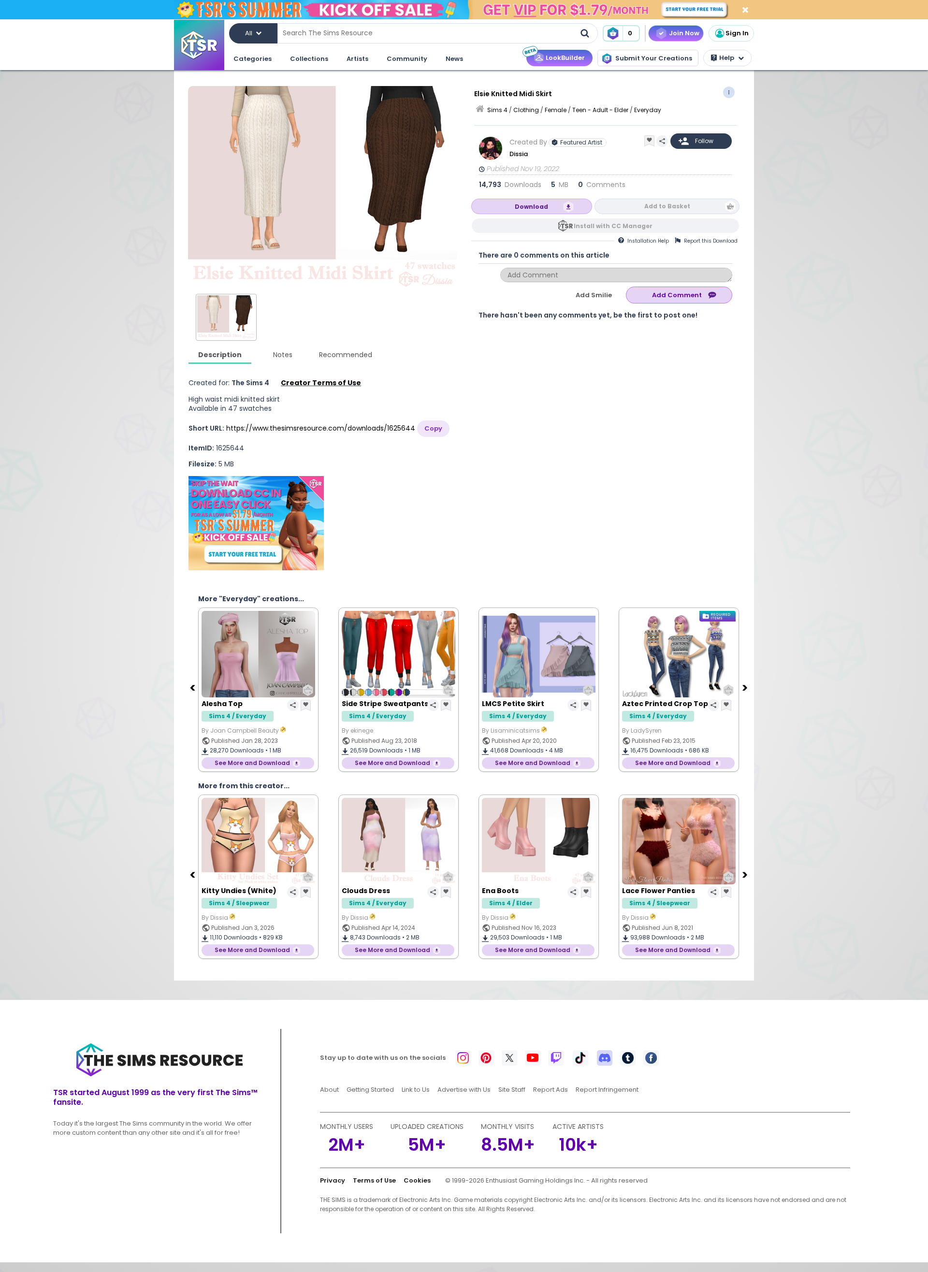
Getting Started (370, 1089)
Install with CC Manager (613, 226)
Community (407, 58)
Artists (357, 58)
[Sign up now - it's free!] (256, 523)
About (329, 1089)
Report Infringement (607, 1089)
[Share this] (662, 141)
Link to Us (416, 1089)
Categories (252, 58)
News (454, 58)
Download (531, 206)
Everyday (647, 110)
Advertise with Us (464, 1089)
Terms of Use (374, 1180)
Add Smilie (594, 295)
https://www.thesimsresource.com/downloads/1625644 (320, 428)
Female (555, 110)
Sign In (737, 33)
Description (220, 355)
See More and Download (252, 763)
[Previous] (193, 687)
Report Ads (550, 1089)
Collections (309, 58)
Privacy (332, 1180)
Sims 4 (497, 110)
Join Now (684, 33)
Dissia (518, 154)
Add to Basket (667, 206)
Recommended (345, 355)
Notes (282, 355)
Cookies (417, 1180)
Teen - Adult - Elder (600, 110)
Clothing (526, 110)
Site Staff (511, 1089)
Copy (433, 428)
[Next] (746, 687)
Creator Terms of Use (321, 383)
